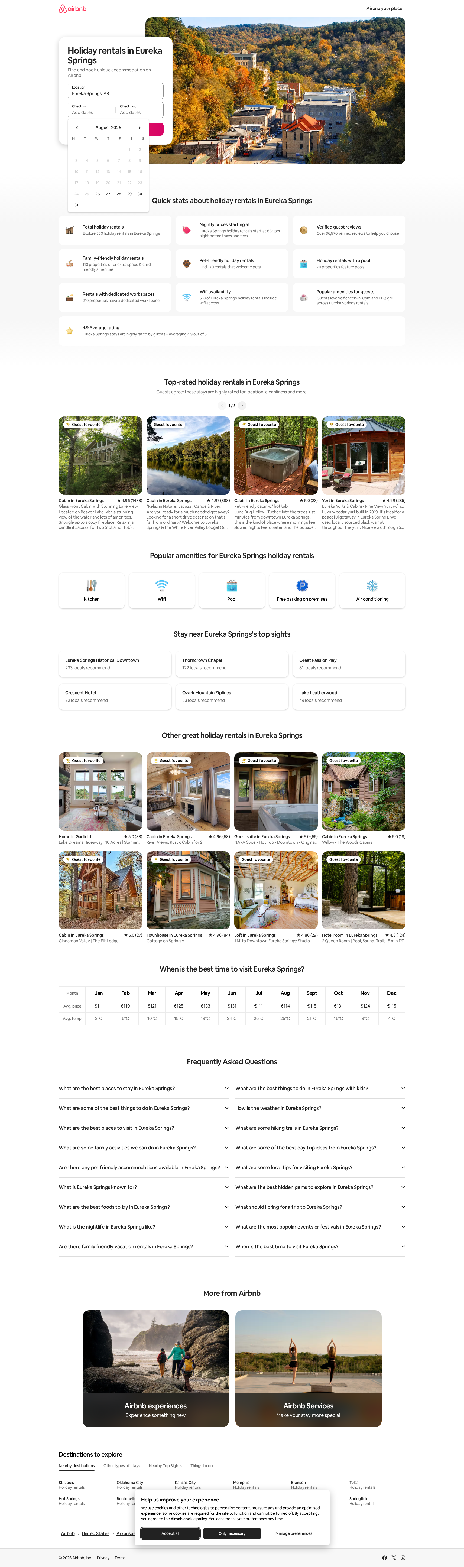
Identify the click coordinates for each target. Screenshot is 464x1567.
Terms (120, 1557)
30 (140, 193)
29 (129, 193)
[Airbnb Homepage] (72, 8)
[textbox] (91, 112)
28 (119, 193)
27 (108, 193)
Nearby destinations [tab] (77, 1465)
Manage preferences (293, 1533)
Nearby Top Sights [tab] (165, 1465)
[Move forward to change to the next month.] (139, 127)
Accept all (170, 1533)
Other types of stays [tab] (121, 1465)
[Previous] (222, 405)
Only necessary (232, 1533)
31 (76, 205)
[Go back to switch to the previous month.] (77, 127)
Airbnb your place (384, 8)
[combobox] (115, 93)
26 (97, 193)
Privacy (103, 1557)
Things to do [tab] (201, 1465)
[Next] (242, 405)
